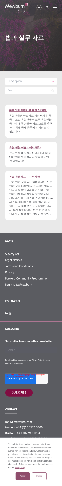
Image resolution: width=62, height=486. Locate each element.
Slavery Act (12, 254)
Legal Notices (13, 260)
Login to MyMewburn (18, 284)
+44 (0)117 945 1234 (27, 433)
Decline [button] (39, 476)
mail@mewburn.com (18, 422)
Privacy (9, 272)
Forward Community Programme (26, 278)
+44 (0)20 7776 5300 (29, 427)
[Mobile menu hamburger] (55, 7)
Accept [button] (22, 476)
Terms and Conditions (19, 266)
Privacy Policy (20, 468)
